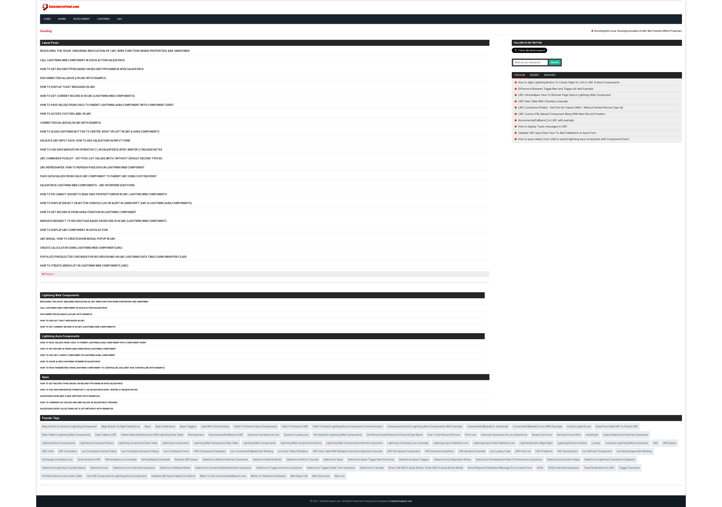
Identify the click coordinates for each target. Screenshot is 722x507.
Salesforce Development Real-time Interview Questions (509, 459)
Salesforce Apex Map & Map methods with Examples (70, 396)
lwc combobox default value (99, 451)
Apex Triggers (188, 426)
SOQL (540, 467)
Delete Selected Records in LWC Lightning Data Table (152, 434)
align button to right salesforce (120, 426)
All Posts (47, 274)
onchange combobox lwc (57, 459)
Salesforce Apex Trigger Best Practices (371, 459)
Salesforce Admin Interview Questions (225, 459)
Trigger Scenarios (629, 467)
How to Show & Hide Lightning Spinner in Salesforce (70, 361)
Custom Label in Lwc (579, 426)
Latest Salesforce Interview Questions (625, 434)
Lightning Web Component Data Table (216, 442)
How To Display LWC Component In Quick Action (74, 229)
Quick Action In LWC (89, 459)
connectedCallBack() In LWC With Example (70, 122)
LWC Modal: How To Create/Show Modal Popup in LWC (77, 238)
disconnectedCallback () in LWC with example (73, 77)
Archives (549, 75)
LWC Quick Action (567, 451)
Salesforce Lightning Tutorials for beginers (609, 459)
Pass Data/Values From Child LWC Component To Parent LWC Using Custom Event (98, 176)
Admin (62, 18)
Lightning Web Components (60, 295)
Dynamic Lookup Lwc (296, 434)
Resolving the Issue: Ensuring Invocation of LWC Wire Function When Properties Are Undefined (638, 31)
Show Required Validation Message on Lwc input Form (500, 467)
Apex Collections (165, 426)
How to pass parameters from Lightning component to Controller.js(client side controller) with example (102, 367)
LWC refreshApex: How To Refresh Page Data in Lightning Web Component (92, 167)
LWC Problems (544, 451)
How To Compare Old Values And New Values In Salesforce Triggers (79, 402)
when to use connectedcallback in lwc (223, 476)
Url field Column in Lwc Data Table (62, 476)
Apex (45, 377)
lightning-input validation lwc (451, 442)
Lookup (596, 442)
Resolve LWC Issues (186, 459)
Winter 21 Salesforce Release (268, 476)
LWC (119, 18)
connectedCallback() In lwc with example (537, 426)
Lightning (103, 18)
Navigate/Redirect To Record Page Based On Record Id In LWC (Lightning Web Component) (103, 220)
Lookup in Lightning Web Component (626, 442)
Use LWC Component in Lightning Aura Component (117, 476)
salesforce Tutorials (372, 467)
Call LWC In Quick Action (215, 426)
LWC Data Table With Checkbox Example (543, 101)
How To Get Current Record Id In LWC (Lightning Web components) (87, 95)
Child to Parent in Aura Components (255, 426)
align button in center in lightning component (69, 426)
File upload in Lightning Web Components (337, 434)
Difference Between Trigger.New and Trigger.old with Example (555, 88)
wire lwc (339, 476)
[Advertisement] (597, 178)
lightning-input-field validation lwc (494, 442)
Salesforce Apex (333, 459)
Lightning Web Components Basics (301, 442)
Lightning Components (175, 442)
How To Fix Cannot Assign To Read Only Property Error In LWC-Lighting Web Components (103, 194)
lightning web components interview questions (354, 442)
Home (47, 18)
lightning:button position (572, 442)
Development (81, 18)
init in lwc (470, 434)
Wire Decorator (321, 476)
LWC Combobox (67, 451)
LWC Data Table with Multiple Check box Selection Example (347, 451)
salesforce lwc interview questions (134, 467)
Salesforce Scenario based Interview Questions (223, 467)
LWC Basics (669, 442)
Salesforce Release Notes (175, 467)
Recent (534, 75)
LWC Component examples (210, 451)
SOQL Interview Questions (563, 467)
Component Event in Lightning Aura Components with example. (425, 426)
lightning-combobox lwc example (408, 442)
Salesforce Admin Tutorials (302, 459)
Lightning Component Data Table (137, 442)
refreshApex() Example (155, 459)
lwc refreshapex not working (634, 451)
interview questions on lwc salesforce (504, 434)
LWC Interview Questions (439, 451)
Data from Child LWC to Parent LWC (617, 426)
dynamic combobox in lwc (263, 434)
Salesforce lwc (99, 467)
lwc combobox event (176, 451)
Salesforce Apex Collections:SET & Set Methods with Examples (76, 408)
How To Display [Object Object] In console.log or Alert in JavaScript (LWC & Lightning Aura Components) (116, 202)
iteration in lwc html (569, 434)
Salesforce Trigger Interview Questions (279, 467)
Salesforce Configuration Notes (452, 459)
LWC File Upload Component (403, 451)
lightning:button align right (536, 442)
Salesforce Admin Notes (267, 459)
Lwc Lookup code (500, 451)
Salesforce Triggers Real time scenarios (331, 467)
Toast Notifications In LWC (599, 467)
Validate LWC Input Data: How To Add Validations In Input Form (85, 140)
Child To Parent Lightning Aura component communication (348, 426)
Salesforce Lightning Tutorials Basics (64, 467)
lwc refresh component (597, 451)
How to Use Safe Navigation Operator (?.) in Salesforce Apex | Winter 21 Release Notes (101, 149)
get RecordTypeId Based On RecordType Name (395, 434)
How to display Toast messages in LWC (67, 86)
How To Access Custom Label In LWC (65, 113)
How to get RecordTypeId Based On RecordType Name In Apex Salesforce (92, 68)
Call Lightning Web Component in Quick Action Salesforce (82, 60)
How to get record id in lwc (444, 434)
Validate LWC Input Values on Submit (173, 476)
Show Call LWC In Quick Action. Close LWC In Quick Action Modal (425, 467)
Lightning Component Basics (97, 442)
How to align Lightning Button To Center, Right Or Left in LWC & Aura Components (99, 131)
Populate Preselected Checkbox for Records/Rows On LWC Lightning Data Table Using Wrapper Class (113, 256)
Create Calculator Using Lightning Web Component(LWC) (81, 247)
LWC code (48, 451)
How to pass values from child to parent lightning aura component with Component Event (107, 104)
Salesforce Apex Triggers (414, 459)
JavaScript (591, 434)
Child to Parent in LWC (295, 426)
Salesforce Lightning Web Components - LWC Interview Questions (87, 185)
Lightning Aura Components (61, 336)
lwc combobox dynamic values (140, 451)
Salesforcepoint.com (401, 501)
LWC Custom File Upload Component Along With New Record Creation (561, 114)
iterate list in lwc (542, 434)
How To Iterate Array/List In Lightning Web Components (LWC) (84, 265)
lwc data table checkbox (293, 451)
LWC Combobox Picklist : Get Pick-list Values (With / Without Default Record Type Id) (101, 158)
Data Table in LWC (105, 434)
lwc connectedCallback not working (251, 451)
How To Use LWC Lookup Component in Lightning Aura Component (77, 355)
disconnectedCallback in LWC (226, 434)
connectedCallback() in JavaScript (487, 426)
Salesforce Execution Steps (563, 459)
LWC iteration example (472, 451)
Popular (519, 75)
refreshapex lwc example (121, 459)
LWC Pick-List (523, 451)
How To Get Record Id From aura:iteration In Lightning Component (88, 211)
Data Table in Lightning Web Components (66, 434)
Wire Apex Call (298, 476)
